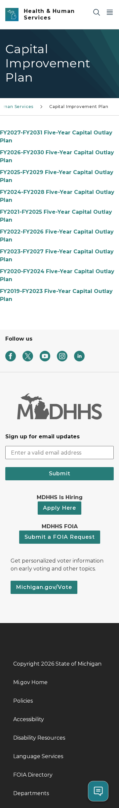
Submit (59, 473)
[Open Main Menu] (110, 12)
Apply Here (59, 508)
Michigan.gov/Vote (44, 587)
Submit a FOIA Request (59, 537)
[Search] (96, 12)
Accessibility (28, 719)
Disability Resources (39, 738)
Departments (31, 793)
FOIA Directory (33, 775)
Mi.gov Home (30, 682)
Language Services (38, 756)
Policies (23, 701)
